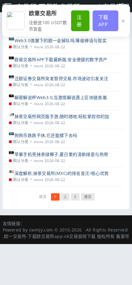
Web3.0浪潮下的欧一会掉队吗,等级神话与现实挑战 (60, 40)
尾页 (88, 196)
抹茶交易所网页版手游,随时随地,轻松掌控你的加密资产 (61, 116)
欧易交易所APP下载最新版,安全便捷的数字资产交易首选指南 (60, 59)
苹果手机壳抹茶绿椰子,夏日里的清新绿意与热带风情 (61, 154)
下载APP (103, 21)
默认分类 (21, 47)
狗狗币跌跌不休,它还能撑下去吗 (45, 135)
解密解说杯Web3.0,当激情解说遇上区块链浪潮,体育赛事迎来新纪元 (61, 97)
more (39, 47)
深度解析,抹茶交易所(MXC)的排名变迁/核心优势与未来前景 (61, 173)
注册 (79, 21)
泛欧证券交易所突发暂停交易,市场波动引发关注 (61, 78)
